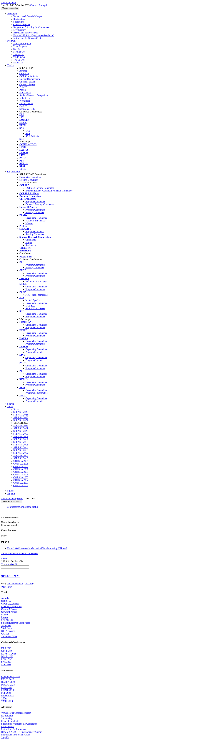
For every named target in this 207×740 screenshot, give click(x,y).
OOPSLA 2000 (20, 485)
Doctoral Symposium (29, 79)
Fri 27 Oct (18, 62)
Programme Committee (36, 393)
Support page (6, 586)
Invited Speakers (33, 300)
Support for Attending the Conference (31, 27)
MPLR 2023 (7, 656)
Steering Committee (28, 179)
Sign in (10, 490)
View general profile (9, 564)
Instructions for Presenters (25, 32)
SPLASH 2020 (20, 431)
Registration (19, 19)
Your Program (20, 46)
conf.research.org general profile (22, 507)
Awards (23, 70)
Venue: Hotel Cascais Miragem (28, 16)
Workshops (24, 100)
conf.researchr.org (15, 583)
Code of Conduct (21, 24)
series (20, 498)
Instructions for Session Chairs (27, 38)
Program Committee (35, 201)
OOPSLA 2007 (20, 466)
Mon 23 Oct (19, 51)
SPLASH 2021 (20, 428)
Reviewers (30, 245)
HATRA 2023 (8, 682)
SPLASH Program (22, 43)
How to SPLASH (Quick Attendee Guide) (33, 35)
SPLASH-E (25, 92)
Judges (28, 242)
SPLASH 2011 (20, 455)
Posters (22, 90)
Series (16, 409)
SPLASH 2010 (20, 458)
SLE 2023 (6, 664)
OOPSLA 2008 (20, 463)
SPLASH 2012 (20, 453)
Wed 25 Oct (19, 57)
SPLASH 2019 (20, 433)
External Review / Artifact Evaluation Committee (48, 190)
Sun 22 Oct (18, 49)
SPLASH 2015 (20, 444)
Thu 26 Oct (18, 60)
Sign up (11, 493)
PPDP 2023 (6, 659)
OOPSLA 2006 (20, 469)
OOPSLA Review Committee (39, 188)
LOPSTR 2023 (8, 653)
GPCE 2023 (7, 651)
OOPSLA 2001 (20, 482)
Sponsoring (18, 21)
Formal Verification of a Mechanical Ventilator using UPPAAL (37, 548)
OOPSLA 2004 (20, 474)
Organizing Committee (30, 177)
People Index (25, 256)
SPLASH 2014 (20, 447)
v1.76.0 (29, 583)
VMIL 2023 (7, 701)
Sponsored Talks (27, 109)
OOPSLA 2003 (20, 477)
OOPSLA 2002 (20, 480)
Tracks (10, 65)
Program (11, 41)
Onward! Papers (27, 84)
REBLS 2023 (7, 695)
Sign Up (5, 737)
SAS (27, 130)
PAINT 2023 (7, 690)
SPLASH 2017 (20, 439)
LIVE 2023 (6, 687)
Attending (12, 13)
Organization (13, 171)
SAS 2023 (6, 662)
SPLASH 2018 (20, 436)
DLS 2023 (6, 648)
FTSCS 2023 (7, 679)
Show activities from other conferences (19, 553)
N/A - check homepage (36, 281)
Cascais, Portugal (38, 5)
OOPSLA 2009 (20, 461)
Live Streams (19, 30)
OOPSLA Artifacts (28, 76)
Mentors (29, 223)
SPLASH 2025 (20, 417)
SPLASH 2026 (20, 414)
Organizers (30, 239)
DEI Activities (26, 103)
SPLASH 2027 (20, 412)
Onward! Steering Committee (39, 204)
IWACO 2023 (8, 684)
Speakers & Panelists (35, 220)
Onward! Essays (27, 81)
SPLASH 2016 (20, 442)
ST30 (4, 698)
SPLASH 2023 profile (11, 501)
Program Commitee (34, 231)
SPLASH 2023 (8, 498)
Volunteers (24, 98)
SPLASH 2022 (20, 425)
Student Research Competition (33, 95)
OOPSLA (24, 73)
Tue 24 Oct (18, 54)
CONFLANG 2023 (10, 676)
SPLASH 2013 (20, 450)
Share (4, 558)
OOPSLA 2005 (20, 472)
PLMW (23, 87)
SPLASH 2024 (20, 420)
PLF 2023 (6, 693)
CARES (23, 106)
